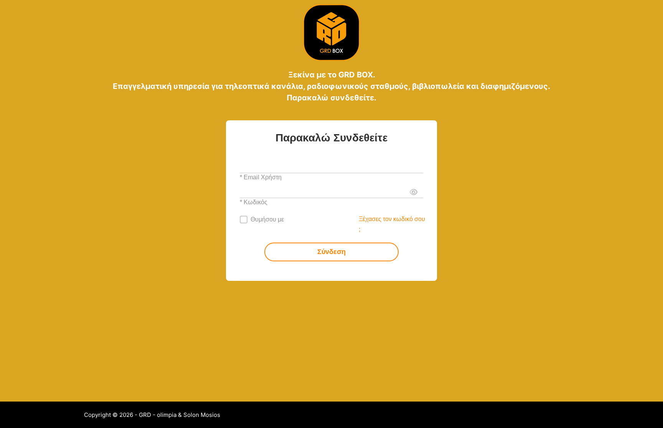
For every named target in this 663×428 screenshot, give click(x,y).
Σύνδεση (331, 252)
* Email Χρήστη (261, 177)
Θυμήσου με (267, 219)
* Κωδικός (253, 202)
